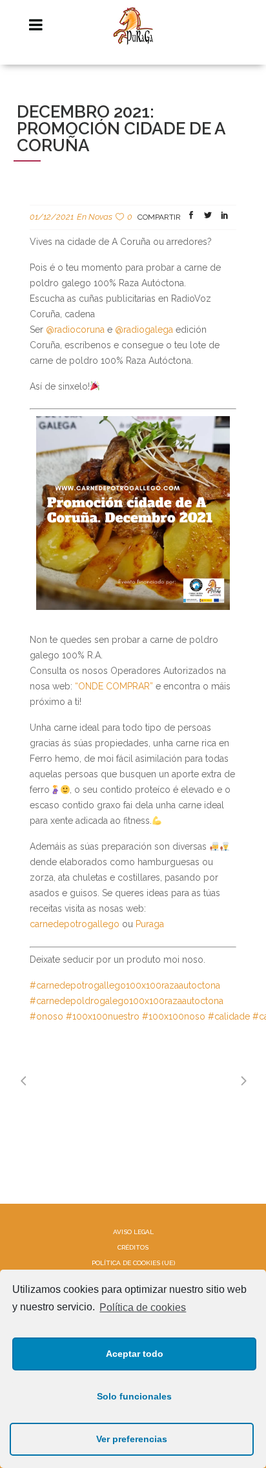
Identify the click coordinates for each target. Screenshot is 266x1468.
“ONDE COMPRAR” (115, 686)
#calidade (229, 1016)
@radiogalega (144, 329)
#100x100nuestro (102, 1016)
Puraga (150, 924)
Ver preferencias (131, 1439)
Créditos (133, 1247)
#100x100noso (173, 1016)
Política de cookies (142, 1307)
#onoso (46, 1016)
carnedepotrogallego (74, 924)
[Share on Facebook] (191, 217)
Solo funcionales (134, 1396)
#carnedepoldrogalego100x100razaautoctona (126, 1001)
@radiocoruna (75, 329)
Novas (100, 217)
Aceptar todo (134, 1353)
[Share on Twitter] (208, 217)
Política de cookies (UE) (133, 1262)
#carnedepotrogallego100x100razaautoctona (125, 985)
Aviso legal (133, 1231)
